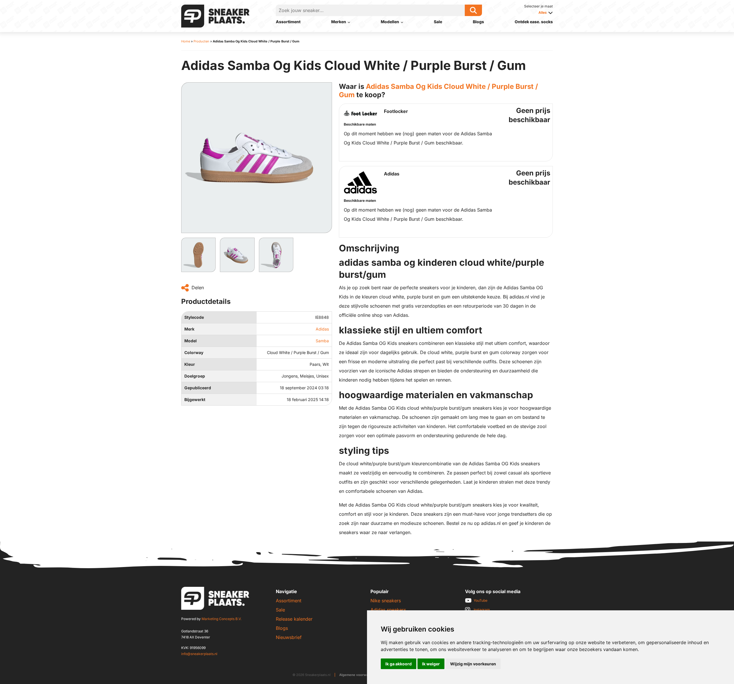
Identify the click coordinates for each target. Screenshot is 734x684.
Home (185, 41)
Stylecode (194, 317)
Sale (438, 21)
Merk (189, 329)
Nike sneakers (385, 600)
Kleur (189, 364)
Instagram (482, 609)
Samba (322, 340)
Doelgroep (194, 376)
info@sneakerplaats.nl (199, 654)
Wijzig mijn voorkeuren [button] (473, 663)
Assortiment (288, 21)
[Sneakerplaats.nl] (215, 15)
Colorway (193, 352)
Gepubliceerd (197, 387)
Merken (338, 21)
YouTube (480, 600)
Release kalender (294, 619)
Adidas (322, 329)
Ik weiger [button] (431, 663)
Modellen (390, 21)
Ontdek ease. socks (534, 21)
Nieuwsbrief (289, 637)
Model (190, 340)
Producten (201, 41)
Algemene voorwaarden (358, 675)
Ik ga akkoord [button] (398, 663)
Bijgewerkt (194, 399)
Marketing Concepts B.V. (221, 619)
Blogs (478, 21)
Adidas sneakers (388, 610)
